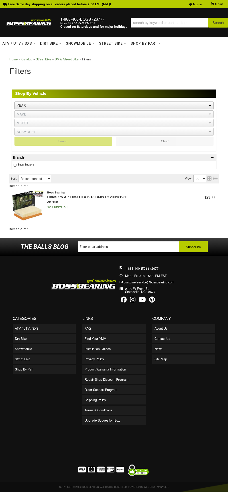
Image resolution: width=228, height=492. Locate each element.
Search (63, 141)
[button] (179, 23)
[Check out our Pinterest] (152, 300)
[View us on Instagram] (133, 300)
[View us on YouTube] (142, 300)
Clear (165, 141)
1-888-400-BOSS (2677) (142, 268)
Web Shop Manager (156, 486)
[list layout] (215, 178)
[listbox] (114, 105)
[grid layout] (209, 178)
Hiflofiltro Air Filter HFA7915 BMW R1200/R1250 (87, 196)
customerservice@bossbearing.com (149, 282)
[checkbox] (15, 165)
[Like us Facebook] (124, 300)
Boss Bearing (26, 165)
